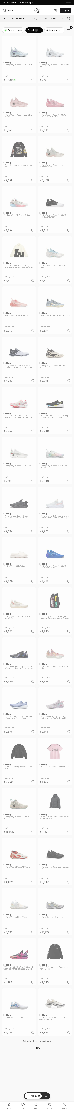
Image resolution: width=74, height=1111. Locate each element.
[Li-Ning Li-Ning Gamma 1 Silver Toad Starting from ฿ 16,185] (55, 909)
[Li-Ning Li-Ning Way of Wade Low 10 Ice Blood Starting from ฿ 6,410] (55, 258)
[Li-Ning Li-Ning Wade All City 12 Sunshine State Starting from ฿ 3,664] (55, 659)
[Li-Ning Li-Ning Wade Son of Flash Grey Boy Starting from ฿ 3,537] (55, 308)
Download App (25, 2)
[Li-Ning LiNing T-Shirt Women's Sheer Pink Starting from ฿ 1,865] (55, 759)
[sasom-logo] (37, 10)
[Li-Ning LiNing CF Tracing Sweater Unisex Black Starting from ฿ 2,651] (19, 157)
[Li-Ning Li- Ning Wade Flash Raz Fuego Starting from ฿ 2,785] (19, 1010)
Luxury (33, 18)
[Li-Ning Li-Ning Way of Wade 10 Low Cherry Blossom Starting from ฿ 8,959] (19, 107)
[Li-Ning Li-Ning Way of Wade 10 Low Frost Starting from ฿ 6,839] (19, 57)
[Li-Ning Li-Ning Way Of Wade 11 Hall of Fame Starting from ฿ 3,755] (55, 358)
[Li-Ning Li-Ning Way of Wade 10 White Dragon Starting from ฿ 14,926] (19, 809)
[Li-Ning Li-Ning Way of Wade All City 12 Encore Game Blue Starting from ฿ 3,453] (55, 558)
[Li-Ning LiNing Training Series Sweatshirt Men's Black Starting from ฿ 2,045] (55, 959)
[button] (4, 10)
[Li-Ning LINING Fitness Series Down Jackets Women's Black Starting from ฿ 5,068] (55, 809)
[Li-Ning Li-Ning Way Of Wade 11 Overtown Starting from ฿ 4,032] (19, 859)
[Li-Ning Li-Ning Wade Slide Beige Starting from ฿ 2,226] (19, 558)
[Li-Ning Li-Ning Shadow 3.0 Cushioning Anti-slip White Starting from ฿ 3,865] (55, 1010)
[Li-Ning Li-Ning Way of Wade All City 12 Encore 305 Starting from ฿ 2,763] (19, 609)
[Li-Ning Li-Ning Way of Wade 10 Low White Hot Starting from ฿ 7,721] (55, 57)
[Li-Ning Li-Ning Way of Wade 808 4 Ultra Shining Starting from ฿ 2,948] (55, 458)
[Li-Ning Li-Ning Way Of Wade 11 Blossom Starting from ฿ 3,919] (19, 308)
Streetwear (18, 18)
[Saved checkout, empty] (55, 10)
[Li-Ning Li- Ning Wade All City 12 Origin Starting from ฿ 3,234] (19, 207)
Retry (37, 1047)
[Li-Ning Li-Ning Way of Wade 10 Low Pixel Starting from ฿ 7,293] (19, 458)
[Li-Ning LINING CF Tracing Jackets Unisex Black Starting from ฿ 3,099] (19, 759)
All (4, 18)
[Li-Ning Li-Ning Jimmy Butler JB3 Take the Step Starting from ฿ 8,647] (55, 859)
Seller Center (9, 2)
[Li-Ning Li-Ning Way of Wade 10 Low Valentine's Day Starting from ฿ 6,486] (55, 157)
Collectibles (49, 18)
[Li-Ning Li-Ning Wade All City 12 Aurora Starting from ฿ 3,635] (19, 909)
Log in (66, 10)
